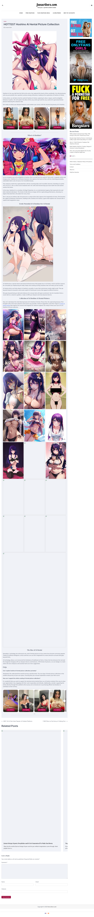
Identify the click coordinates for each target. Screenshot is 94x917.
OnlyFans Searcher (74, 172)
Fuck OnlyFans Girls (43, 13)
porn (5, 21)
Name (3, 882)
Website (3, 889)
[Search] (2, 5)
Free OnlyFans (30, 13)
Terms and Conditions (75, 164)
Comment (4, 862)
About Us (72, 169)
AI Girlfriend (57, 13)
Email (37, 882)
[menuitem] (45, 913)
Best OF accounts (69, 13)
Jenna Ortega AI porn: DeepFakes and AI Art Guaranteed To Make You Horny (28, 843)
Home (21, 13)
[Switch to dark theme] (92, 5)
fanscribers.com (47, 5)
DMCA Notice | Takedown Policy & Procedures (81, 161)
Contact (72, 167)
